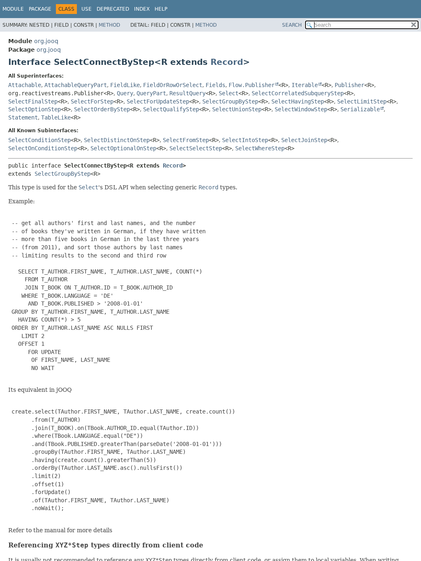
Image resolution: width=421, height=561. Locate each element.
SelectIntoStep (245, 140)
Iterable (304, 85)
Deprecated (113, 9)
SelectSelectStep (195, 148)
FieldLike (125, 85)
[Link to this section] (208, 545)
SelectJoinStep (304, 140)
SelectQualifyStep (171, 109)
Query (125, 93)
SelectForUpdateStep (158, 101)
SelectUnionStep (236, 109)
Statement (23, 117)
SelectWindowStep (301, 109)
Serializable (360, 109)
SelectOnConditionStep (42, 148)
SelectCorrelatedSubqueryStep (298, 93)
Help (161, 9)
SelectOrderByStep (102, 109)
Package (40, 9)
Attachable (24, 85)
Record (226, 62)
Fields (215, 85)
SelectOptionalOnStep (123, 148)
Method (109, 25)
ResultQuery (187, 93)
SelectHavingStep (297, 101)
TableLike (56, 117)
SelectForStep (92, 101)
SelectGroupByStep (230, 101)
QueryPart (151, 93)
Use (86, 9)
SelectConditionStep (39, 140)
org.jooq (46, 41)
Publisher (349, 85)
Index (142, 9)
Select (228, 93)
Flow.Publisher (252, 85)
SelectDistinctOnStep (117, 140)
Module (13, 9)
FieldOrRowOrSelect (172, 85)
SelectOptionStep (34, 109)
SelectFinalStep (33, 101)
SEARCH (292, 25)
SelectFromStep (186, 140)
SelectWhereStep (260, 148)
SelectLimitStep (361, 101)
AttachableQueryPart (75, 85)
